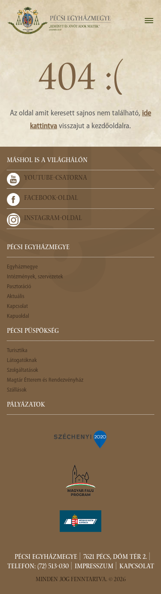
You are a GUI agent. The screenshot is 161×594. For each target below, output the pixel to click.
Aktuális (15, 296)
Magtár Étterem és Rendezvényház (45, 380)
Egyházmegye (22, 267)
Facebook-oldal (51, 198)
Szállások (17, 390)
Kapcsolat (17, 306)
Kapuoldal (18, 316)
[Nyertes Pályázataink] (81, 439)
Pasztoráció (19, 286)
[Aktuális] (59, 20)
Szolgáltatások (22, 370)
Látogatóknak (22, 360)
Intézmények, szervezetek (35, 277)
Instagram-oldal (53, 219)
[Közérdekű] (81, 521)
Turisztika (17, 350)
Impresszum (94, 567)
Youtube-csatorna (55, 178)
